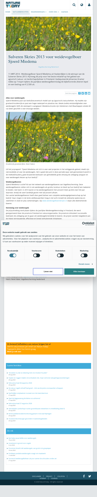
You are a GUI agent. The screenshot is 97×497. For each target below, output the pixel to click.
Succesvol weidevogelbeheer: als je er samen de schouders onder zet (33, 458)
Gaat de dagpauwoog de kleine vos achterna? (24, 398)
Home (7, 12)
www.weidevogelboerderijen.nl (54, 201)
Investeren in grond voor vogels (20, 443)
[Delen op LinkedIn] (86, 93)
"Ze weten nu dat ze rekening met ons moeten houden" (28, 373)
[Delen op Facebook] (79, 93)
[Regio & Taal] (82, 4)
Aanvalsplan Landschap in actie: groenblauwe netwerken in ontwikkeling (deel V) (37, 409)
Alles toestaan (79, 271)
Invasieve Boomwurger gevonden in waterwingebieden (28, 419)
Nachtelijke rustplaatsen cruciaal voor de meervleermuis (28, 393)
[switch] (36, 255)
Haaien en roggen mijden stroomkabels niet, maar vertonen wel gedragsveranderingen (39, 378)
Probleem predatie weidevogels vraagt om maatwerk (27, 453)
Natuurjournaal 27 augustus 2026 (20, 403)
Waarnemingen (38, 12)
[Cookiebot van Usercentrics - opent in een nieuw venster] (84, 223)
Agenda (64, 12)
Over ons (53, 12)
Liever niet (48, 271)
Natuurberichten (21, 12)
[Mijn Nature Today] (89, 4)
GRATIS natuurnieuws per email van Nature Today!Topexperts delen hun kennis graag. (27, 349)
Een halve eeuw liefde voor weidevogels (22, 438)
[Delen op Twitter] (83, 93)
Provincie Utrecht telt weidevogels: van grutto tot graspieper (30, 448)
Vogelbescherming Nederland (48, 67)
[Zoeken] (74, 4)
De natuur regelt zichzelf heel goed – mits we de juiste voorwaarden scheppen (36, 388)
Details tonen (84, 264)
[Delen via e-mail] (89, 93)
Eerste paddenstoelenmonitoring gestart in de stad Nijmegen (30, 414)
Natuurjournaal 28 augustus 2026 (20, 383)
